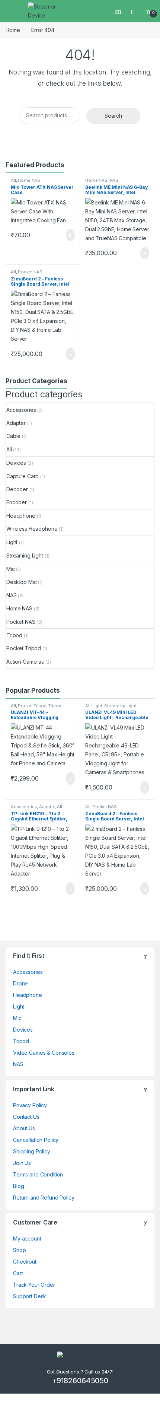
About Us (24, 1128)
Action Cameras (25, 661)
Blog (18, 1186)
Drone (20, 983)
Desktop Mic (21, 582)
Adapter (16, 423)
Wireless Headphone (31, 528)
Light (11, 542)
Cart (18, 1273)
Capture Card (22, 476)
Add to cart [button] (70, 235)
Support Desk (29, 1296)
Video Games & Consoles (43, 1052)
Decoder (17, 489)
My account (27, 1238)
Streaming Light (24, 555)
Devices (16, 463)
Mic (10, 569)
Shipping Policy (31, 1151)
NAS (114, 180)
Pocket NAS (30, 271)
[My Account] (135, 11)
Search (119, 11)
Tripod (14, 635)
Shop (19, 1250)
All (13, 180)
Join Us (22, 1163)
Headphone (20, 515)
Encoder (16, 502)
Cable (13, 436)
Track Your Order (34, 1284)
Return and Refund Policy (43, 1197)
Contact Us (26, 1117)
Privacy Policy (30, 1105)
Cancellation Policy (35, 1140)
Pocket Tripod (23, 648)
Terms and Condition (38, 1174)
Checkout (24, 1261)
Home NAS (29, 180)
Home (13, 30)
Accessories (21, 410)
